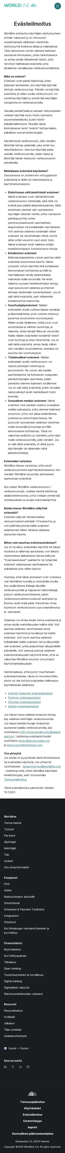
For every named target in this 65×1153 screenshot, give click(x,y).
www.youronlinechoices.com (24, 745)
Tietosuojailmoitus (15, 779)
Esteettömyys (32, 1121)
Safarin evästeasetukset (23, 706)
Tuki (6, 854)
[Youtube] (20, 1067)
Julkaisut (9, 1023)
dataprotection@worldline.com (42, 766)
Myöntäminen (12, 949)
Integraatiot (11, 915)
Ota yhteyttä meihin (16, 867)
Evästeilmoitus (32, 1114)
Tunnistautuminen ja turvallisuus (24, 975)
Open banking (12, 968)
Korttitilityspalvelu (15, 955)
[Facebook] (13, 1067)
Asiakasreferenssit (15, 1036)
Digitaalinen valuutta (16, 987)
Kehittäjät (10, 848)
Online (8, 890)
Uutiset (8, 861)
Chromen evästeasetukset (24, 702)
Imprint (32, 1127)
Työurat (9, 829)
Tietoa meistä (12, 823)
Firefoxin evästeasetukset (24, 697)
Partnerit (9, 835)
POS (7, 884)
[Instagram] (27, 1067)
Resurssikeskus (13, 1010)
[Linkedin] (5, 1067)
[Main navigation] (57, 6)
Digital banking (13, 981)
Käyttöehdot (32, 1108)
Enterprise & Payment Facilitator (24, 909)
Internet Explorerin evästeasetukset (30, 693)
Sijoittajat (10, 842)
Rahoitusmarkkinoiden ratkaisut (23, 994)
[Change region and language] (30, 1048)
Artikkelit (9, 1017)
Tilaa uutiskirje (13, 1029)
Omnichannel (12, 903)
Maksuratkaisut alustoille (19, 896)
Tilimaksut (10, 962)
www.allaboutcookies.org (34, 740)
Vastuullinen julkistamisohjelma (32, 1133)
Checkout (10, 922)
